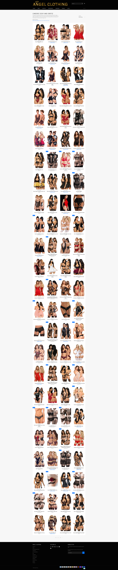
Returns (34, 561)
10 (60, 537)
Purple (44, 20)
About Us (34, 546)
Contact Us (34, 550)
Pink (42, 20)
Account (84, 8)
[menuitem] (34, 8)
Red (46, 20)
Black (33, 20)
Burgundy (38, 20)
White (48, 20)
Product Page (34, 557)
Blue (35, 20)
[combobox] (77, 4)
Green (40, 20)
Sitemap (34, 562)
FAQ (33, 553)
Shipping (34, 558)
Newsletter (34, 554)
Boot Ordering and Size (36, 549)
